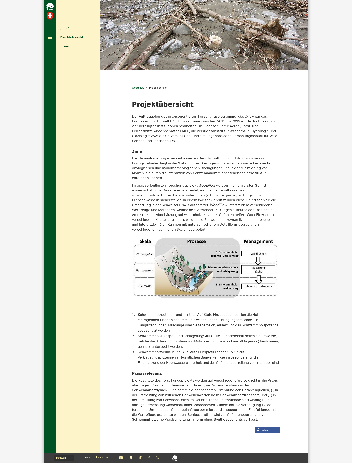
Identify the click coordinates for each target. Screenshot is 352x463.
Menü (65, 28)
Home (88, 457)
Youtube (121, 457)
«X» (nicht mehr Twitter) (158, 457)
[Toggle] (50, 37)
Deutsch (61, 458)
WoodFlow (138, 87)
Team (66, 46)
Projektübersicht (71, 37)
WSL (174, 458)
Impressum (102, 457)
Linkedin (131, 457)
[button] (267, 430)
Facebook (149, 457)
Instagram (140, 457)
